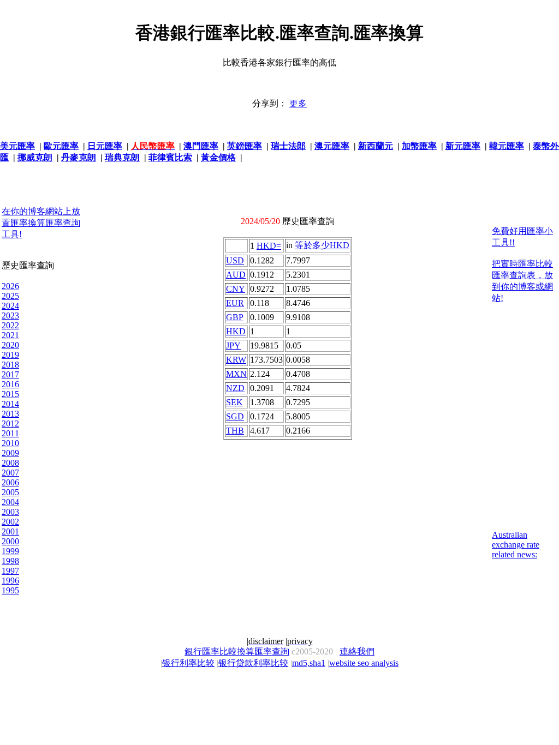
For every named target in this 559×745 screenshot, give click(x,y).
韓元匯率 (506, 146)
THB (235, 430)
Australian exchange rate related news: (515, 544)
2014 (10, 403)
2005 (10, 492)
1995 (10, 590)
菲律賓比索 (170, 157)
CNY (235, 288)
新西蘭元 (375, 146)
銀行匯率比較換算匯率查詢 (237, 651)
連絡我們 (357, 651)
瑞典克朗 (122, 157)
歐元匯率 (61, 146)
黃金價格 (218, 157)
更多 (298, 103)
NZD (235, 388)
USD (235, 260)
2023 (10, 315)
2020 (10, 345)
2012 (10, 423)
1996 (10, 580)
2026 (10, 286)
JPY (233, 345)
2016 (10, 384)
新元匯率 (462, 146)
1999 (10, 551)
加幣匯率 (419, 146)
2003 (10, 511)
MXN (236, 373)
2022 (10, 325)
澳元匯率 (331, 146)
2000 (10, 541)
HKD (236, 331)
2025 (10, 296)
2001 (10, 531)
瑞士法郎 (288, 146)
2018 (10, 364)
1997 (10, 570)
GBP (234, 317)
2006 (10, 482)
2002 (10, 521)
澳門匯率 (200, 146)
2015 (10, 394)
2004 (10, 502)
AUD (236, 274)
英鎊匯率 (244, 146)
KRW (236, 359)
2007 (10, 472)
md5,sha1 (308, 663)
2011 (10, 433)
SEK (234, 402)
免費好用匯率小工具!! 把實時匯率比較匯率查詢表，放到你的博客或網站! (522, 264)
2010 (10, 443)
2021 (10, 335)
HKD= (269, 245)
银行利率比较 (188, 663)
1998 (10, 561)
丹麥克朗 (78, 157)
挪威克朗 (34, 157)
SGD (235, 416)
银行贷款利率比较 (253, 663)
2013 (10, 413)
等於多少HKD (322, 245)
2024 (10, 305)
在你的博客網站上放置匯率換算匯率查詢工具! (41, 223)
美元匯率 (17, 146)
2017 (10, 374)
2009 (10, 453)
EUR (235, 303)
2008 (10, 462)
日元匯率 (104, 146)
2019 (10, 354)
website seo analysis (364, 663)
